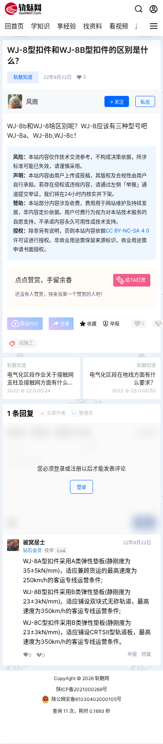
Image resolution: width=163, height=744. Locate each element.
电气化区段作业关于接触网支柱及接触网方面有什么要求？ (40, 382)
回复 (146, 654)
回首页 (14, 26)
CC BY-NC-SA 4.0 (127, 230)
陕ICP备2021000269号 (81, 689)
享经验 (66, 26)
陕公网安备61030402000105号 (86, 699)
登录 (81, 487)
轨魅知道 (22, 77)
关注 (119, 102)
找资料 (92, 26)
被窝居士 (34, 542)
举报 (132, 654)
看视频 (118, 26)
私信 (145, 102)
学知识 (40, 26)
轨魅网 (101, 678)
